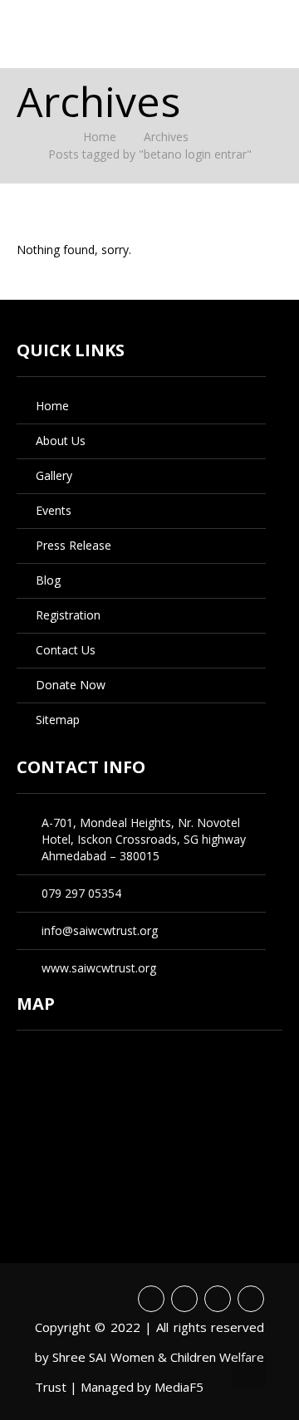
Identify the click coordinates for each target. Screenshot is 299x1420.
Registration (68, 615)
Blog (48, 580)
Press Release (73, 545)
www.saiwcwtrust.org (99, 968)
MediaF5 (178, 1386)
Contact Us (66, 650)
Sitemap (58, 719)
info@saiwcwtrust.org (100, 930)
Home (99, 136)
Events (53, 510)
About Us (61, 440)
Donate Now (70, 685)
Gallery (54, 475)
